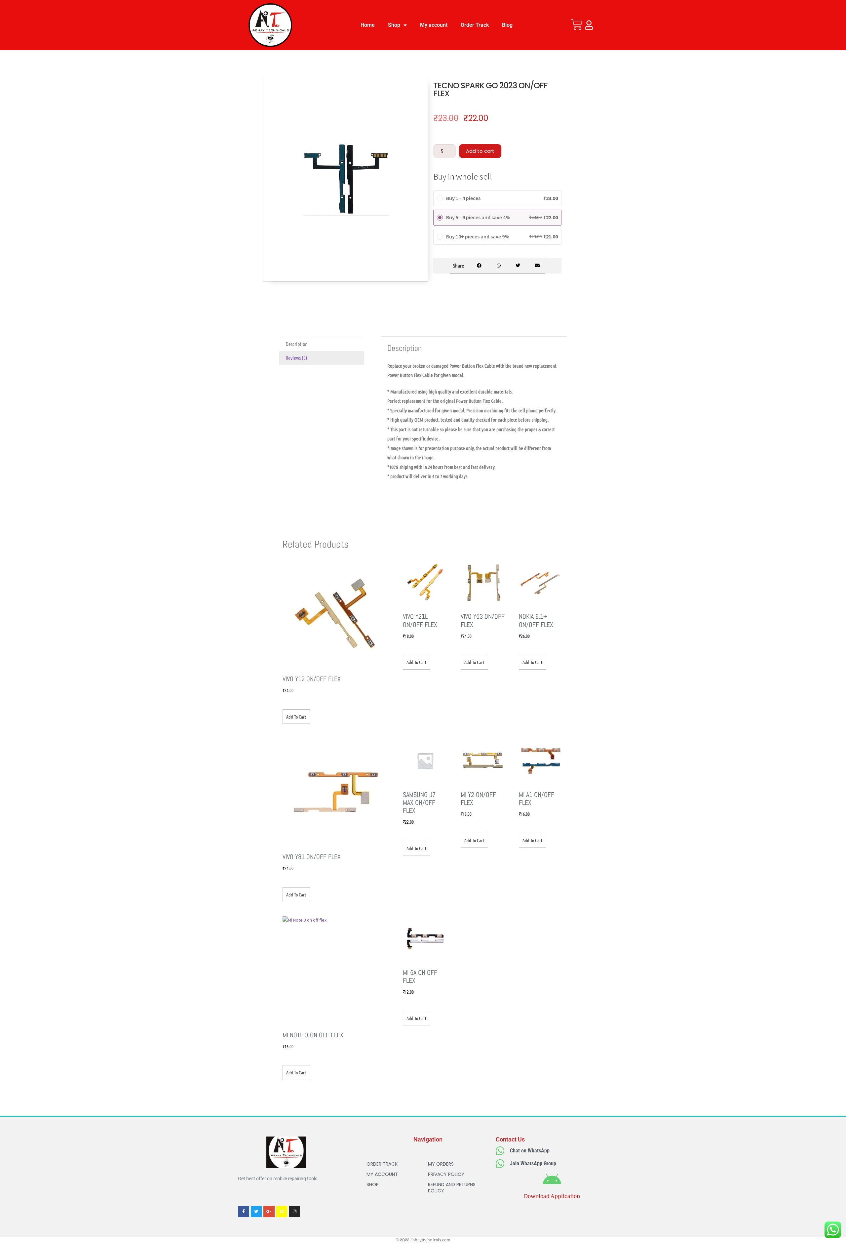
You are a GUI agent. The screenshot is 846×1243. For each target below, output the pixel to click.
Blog (507, 25)
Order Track (475, 25)
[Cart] (577, 24)
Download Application (552, 1196)
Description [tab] (297, 344)
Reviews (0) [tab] (296, 357)
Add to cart (480, 150)
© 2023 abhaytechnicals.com (423, 1240)
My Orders (441, 1164)
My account (433, 25)
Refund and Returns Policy (452, 1187)
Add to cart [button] (296, 717)
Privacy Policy (446, 1174)
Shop (394, 25)
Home (368, 25)
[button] (479, 265)
